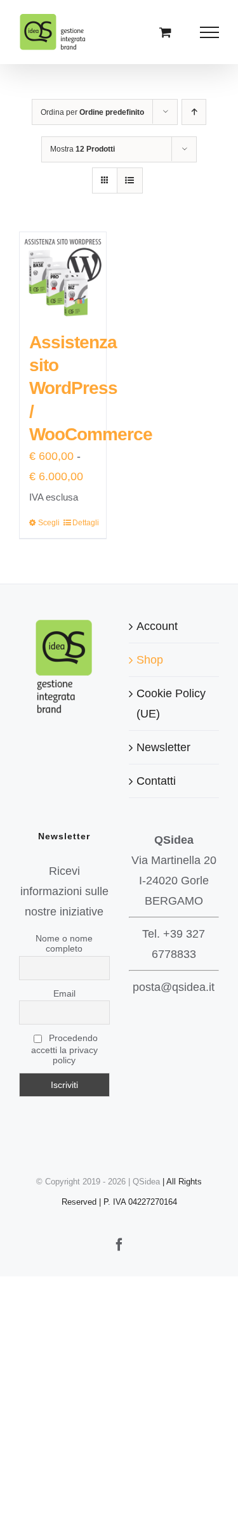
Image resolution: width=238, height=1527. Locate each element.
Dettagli (84, 522)
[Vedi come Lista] (129, 180)
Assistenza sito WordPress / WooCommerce (90, 388)
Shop (149, 659)
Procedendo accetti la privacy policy (64, 1049)
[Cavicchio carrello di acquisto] (165, 32)
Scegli (49, 522)
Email (64, 993)
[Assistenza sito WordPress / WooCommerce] (63, 275)
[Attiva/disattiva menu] (210, 32)
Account (157, 626)
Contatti (156, 781)
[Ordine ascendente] (194, 112)
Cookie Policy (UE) (171, 703)
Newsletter (163, 747)
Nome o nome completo (64, 943)
